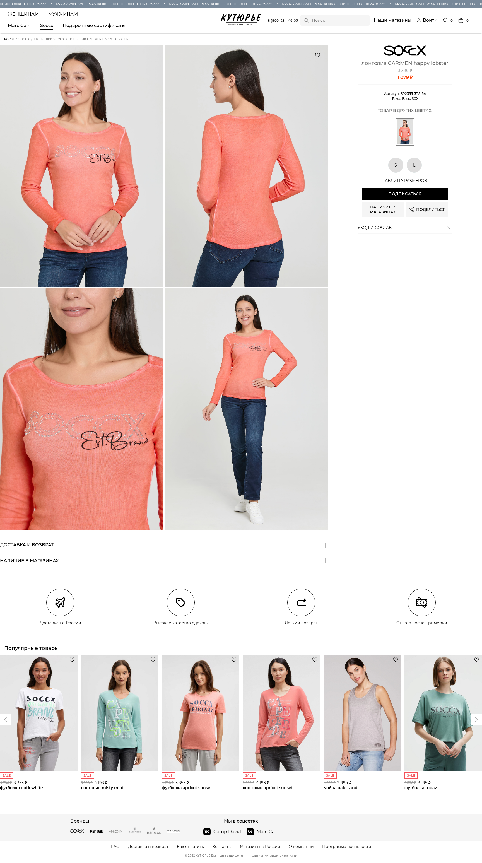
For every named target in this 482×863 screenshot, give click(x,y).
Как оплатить (190, 846)
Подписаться (405, 193)
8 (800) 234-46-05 (283, 20)
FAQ (115, 846)
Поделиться (430, 209)
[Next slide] (5, 719)
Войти (430, 20)
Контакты (222, 846)
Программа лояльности (346, 846)
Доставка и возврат (148, 846)
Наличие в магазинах (383, 209)
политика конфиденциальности (273, 855)
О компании (301, 846)
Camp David (227, 831)
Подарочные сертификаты (94, 25)
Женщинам (23, 14)
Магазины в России (260, 846)
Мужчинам (63, 14)
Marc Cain (19, 25)
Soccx (46, 25)
